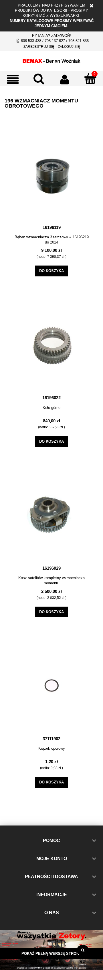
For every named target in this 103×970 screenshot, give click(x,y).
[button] (13, 79)
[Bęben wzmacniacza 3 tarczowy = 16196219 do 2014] (51, 176)
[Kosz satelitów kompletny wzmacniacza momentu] (51, 517)
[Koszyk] (90, 78)
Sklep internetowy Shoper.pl (51, 965)
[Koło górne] (51, 346)
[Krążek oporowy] (51, 687)
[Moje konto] (64, 79)
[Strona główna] (51, 60)
